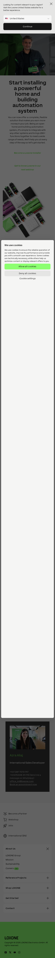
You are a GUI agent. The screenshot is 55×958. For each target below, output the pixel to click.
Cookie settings (27, 278)
